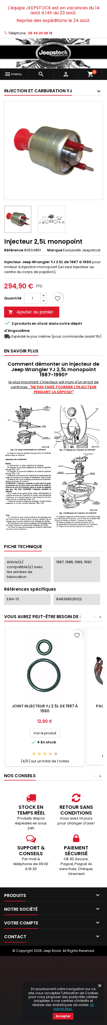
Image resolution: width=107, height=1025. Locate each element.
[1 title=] (34, 754)
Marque (54, 250)
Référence (13, 250)
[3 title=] (45, 754)
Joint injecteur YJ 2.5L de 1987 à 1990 (45, 708)
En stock (40, 323)
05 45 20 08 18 (40, 33)
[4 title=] (50, 754)
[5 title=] (56, 754)
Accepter (63, 1016)
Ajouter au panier (31, 312)
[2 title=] (39, 754)
